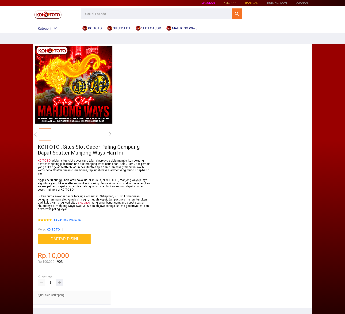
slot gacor (84, 202)
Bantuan (251, 2)
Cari (237, 13)
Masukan (208, 2)
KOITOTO (44, 160)
